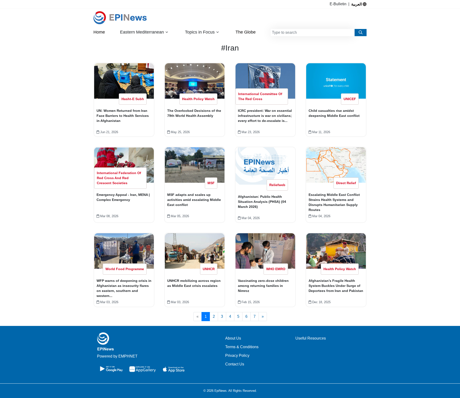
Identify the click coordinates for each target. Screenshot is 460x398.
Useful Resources (310, 338)
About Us (233, 338)
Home (99, 32)
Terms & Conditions (242, 347)
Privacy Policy (237, 355)
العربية (357, 4)
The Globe (246, 32)
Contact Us (234, 364)
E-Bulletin (339, 4)
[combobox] (313, 32)
